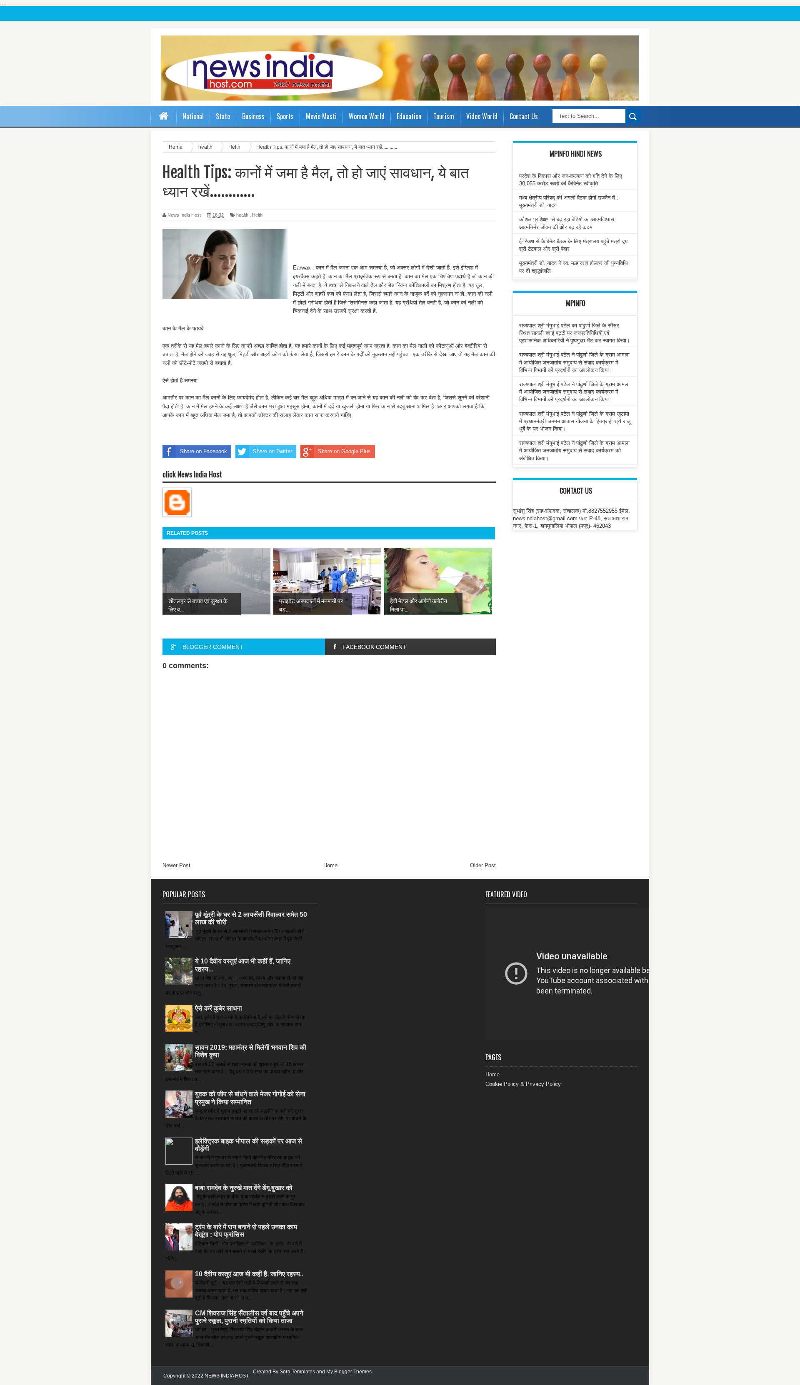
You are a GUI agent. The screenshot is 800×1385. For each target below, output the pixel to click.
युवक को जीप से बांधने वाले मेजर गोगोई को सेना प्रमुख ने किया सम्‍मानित (250, 1098)
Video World (482, 116)
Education (409, 116)
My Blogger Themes (349, 1372)
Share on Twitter (272, 451)
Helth (257, 214)
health (242, 214)
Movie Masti (321, 116)
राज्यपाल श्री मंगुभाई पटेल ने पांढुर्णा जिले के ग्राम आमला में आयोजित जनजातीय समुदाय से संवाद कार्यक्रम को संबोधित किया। (574, 450)
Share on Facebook (203, 451)
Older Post (483, 865)
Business (253, 116)
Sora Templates (297, 1372)
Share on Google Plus (344, 451)
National (193, 116)
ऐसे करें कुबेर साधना (218, 1008)
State (223, 116)
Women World (367, 116)
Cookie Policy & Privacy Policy (523, 1084)
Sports (285, 116)
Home (330, 865)
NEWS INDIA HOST (227, 1376)
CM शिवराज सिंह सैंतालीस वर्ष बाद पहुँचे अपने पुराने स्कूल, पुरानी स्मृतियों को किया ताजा (249, 1317)
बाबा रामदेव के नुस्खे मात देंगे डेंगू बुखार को (243, 1187)
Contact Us (524, 116)
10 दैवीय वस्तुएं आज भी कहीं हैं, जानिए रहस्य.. (249, 1274)
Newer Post (176, 865)
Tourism (443, 116)
